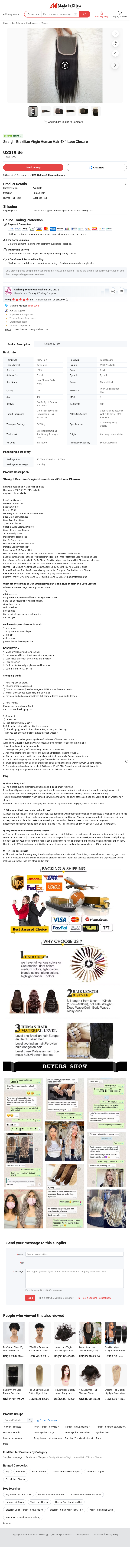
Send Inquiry (33, 167)
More (6, 1523)
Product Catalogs (48, 1420)
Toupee (45, 23)
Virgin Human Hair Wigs (101, 1509)
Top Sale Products (12, 1426)
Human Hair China (15, 1502)
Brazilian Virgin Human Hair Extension (24, 1509)
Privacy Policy (112, 1534)
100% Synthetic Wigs (44, 1432)
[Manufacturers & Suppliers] (65, 5)
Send (30, 1297)
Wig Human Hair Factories (18, 1494)
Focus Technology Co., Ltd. (44, 1534)
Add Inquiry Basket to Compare (65, 122)
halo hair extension (12, 1438)
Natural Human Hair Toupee (66, 1471)
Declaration (98, 1534)
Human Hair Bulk (11, 1432)
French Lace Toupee (15, 1479)
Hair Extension (39, 1471)
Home (5, 23)
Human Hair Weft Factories (51, 1494)
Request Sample (56, 175)
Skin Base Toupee (95, 1471)
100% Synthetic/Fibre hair (77, 1432)
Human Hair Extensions (76, 1426)
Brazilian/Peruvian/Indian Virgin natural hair (80, 1438)
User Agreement (83, 1534)
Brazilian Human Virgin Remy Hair (66, 1509)
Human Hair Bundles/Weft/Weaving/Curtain (111, 1426)
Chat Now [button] (98, 167)
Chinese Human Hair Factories (86, 1494)
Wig (7, 1471)
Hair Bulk (20, 1471)
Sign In (8, 329)
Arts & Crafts (17, 23)
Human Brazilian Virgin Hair (68, 1502)
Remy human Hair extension (48, 1438)
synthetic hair (102, 1432)
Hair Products (32, 23)
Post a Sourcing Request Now (94, 1297)
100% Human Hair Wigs (45, 1426)
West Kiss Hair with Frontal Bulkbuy (23, 1517)
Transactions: (53, 299)
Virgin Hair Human (39, 1502)
